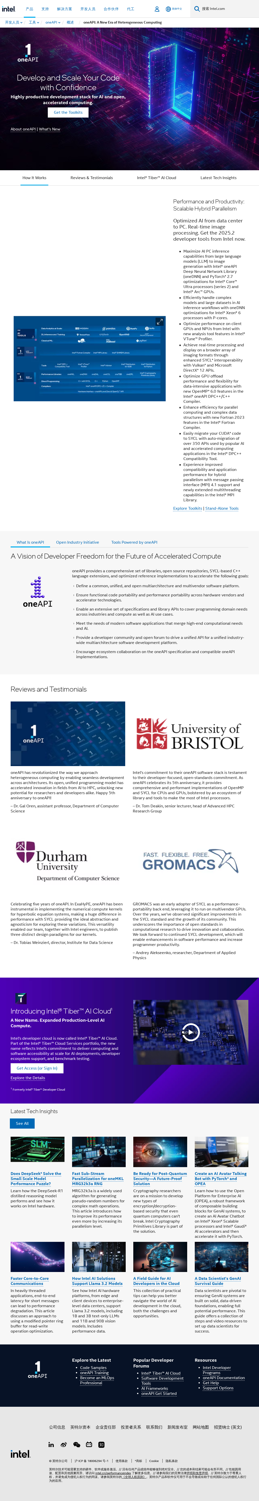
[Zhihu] (101, 1445)
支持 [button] (45, 9)
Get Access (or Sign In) (37, 1068)
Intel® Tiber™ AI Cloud (156, 177)
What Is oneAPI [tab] (30, 542)
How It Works (34, 177)
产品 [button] (29, 9)
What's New (49, 129)
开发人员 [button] (88, 9)
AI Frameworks (154, 1388)
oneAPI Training (94, 1372)
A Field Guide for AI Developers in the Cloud (156, 1281)
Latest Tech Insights (218, 177)
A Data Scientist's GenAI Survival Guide (218, 1281)
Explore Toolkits (187, 508)
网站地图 (201, 1427)
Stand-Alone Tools (222, 508)
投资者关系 (131, 1427)
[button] (160, 322)
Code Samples (93, 1367)
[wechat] (76, 1445)
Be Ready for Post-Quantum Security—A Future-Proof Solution (160, 1178)
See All (22, 1123)
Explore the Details (28, 1077)
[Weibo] (64, 1445)
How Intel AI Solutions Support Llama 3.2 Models (97, 1281)
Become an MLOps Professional (97, 1380)
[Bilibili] (89, 1445)
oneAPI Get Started (159, 1393)
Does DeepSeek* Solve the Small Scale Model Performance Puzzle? (36, 1178)
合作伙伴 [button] (111, 9)
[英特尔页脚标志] (21, 1453)
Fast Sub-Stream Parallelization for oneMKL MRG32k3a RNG (98, 1178)
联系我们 (154, 1427)
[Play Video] (191, 1032)
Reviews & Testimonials (92, 177)
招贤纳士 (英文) (228, 1427)
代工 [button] (131, 9)
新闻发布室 (177, 1427)
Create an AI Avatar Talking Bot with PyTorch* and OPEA (221, 1178)
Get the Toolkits (68, 112)
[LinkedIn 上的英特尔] (51, 1445)
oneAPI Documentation (224, 1377)
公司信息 (57, 1427)
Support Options (218, 1388)
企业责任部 (106, 1427)
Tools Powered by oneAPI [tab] (134, 542)
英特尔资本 (80, 1427)
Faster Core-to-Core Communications (30, 1281)
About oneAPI (23, 129)
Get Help (211, 1382)
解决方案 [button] (64, 9)
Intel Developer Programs (217, 1370)
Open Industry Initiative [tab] (77, 542)
